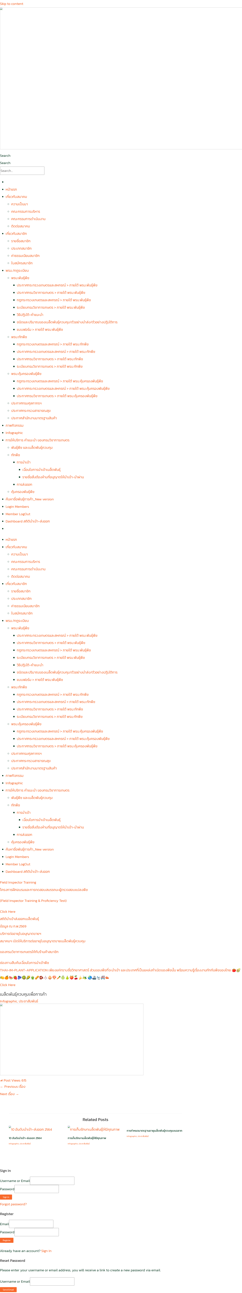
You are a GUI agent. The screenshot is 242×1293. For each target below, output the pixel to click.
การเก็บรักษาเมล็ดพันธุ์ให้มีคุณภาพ (87, 1138)
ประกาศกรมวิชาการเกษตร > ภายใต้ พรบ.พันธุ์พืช (51, 292)
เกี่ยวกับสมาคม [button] (16, 196)
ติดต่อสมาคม (20, 226)
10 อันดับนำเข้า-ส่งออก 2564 (25, 1138)
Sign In (46, 1250)
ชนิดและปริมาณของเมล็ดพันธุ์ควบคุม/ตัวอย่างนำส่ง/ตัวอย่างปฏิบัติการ (67, 322)
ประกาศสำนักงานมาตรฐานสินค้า (34, 418)
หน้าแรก (11, 189)
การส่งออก (24, 484)
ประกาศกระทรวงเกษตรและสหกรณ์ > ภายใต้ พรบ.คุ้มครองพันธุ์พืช (63, 388)
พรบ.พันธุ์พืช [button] (20, 278)
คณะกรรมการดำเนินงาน (28, 219)
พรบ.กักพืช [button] (19, 337)
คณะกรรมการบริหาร (25, 211)
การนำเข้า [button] (24, 462)
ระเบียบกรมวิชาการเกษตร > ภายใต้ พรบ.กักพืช (50, 366)
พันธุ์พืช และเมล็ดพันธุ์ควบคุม (32, 447)
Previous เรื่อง (12, 1086)
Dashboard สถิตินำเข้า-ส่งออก (28, 521)
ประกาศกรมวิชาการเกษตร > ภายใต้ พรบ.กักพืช (50, 359)
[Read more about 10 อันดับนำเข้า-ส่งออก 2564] (30, 1129)
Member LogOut (18, 514)
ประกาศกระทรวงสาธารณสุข (31, 410)
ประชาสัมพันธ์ (28, 1001)
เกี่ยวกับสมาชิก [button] (16, 233)
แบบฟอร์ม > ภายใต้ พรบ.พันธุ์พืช (40, 329)
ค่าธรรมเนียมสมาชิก (25, 255)
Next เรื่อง (9, 1094)
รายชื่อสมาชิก (21, 241)
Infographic (14, 432)
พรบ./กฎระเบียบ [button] (17, 270)
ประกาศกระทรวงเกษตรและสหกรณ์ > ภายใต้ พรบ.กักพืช (56, 351)
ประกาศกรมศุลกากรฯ (26, 403)
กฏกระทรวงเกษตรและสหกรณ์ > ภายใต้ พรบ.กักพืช (53, 344)
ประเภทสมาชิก (21, 248)
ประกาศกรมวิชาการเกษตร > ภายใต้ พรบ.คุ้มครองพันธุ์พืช (57, 396)
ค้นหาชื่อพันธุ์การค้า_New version (30, 499)
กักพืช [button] (15, 455)
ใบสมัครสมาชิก (22, 263)
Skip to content (11, 3)
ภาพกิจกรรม (15, 425)
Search (5, 155)
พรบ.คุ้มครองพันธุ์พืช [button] (26, 373)
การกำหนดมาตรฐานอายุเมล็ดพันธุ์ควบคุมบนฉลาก (154, 1131)
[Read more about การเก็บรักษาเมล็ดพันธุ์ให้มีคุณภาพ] (94, 1129)
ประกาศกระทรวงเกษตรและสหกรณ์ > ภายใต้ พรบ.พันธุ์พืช (57, 285)
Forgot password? (13, 1204)
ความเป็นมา (19, 204)
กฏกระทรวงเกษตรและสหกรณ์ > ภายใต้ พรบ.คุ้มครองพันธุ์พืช (60, 381)
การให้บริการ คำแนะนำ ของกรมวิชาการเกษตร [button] (37, 440)
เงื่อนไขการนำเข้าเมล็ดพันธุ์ (41, 469)
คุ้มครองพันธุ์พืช (22, 491)
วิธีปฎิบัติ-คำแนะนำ (30, 314)
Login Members (17, 506)
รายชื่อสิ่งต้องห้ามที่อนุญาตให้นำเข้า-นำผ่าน (53, 477)
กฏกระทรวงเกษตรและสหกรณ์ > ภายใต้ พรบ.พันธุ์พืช (54, 300)
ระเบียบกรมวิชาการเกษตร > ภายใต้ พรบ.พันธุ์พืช (51, 307)
